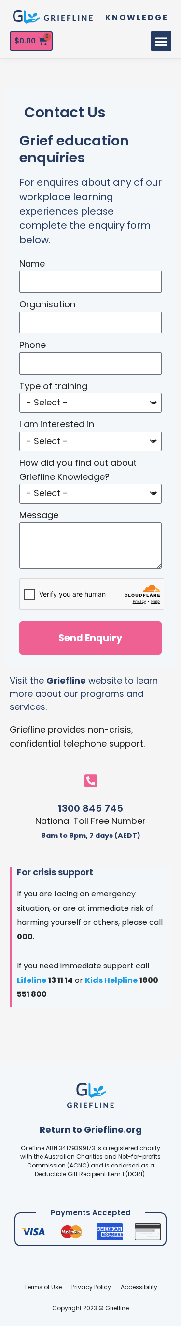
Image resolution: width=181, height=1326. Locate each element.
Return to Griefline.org (91, 1130)
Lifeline (31, 980)
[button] (161, 41)
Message (38, 515)
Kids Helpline (111, 980)
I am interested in (56, 424)
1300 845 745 (90, 808)
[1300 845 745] (91, 781)
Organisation (47, 304)
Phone (32, 345)
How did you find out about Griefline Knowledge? (78, 470)
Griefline (66, 681)
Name (32, 264)
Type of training (53, 386)
